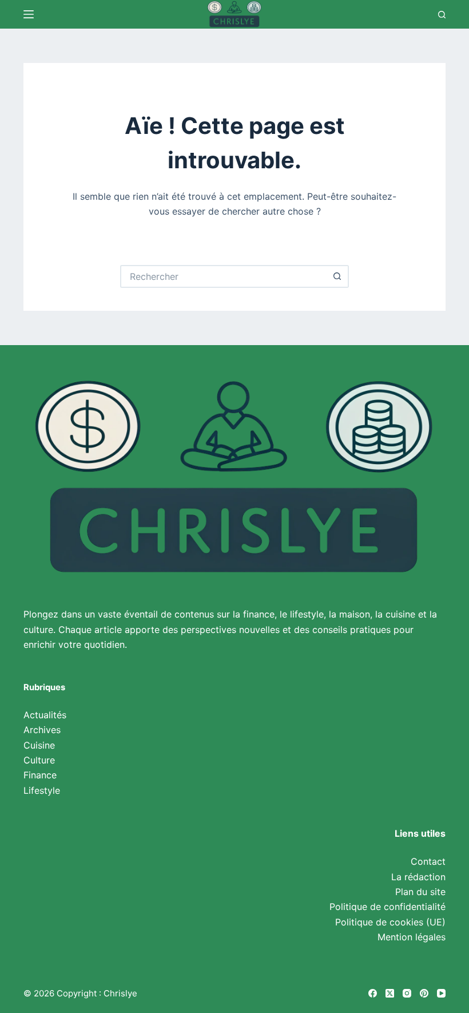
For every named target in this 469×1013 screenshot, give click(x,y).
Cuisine (39, 745)
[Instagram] (407, 993)
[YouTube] (441, 993)
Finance (40, 775)
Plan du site (420, 891)
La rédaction (418, 877)
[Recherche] (442, 14)
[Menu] (28, 14)
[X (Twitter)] (389, 993)
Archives (42, 729)
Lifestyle (41, 790)
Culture (39, 760)
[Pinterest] (424, 993)
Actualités (44, 715)
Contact (428, 861)
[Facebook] (372, 993)
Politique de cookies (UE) (390, 922)
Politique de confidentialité (387, 906)
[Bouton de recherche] (337, 276)
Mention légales (411, 937)
